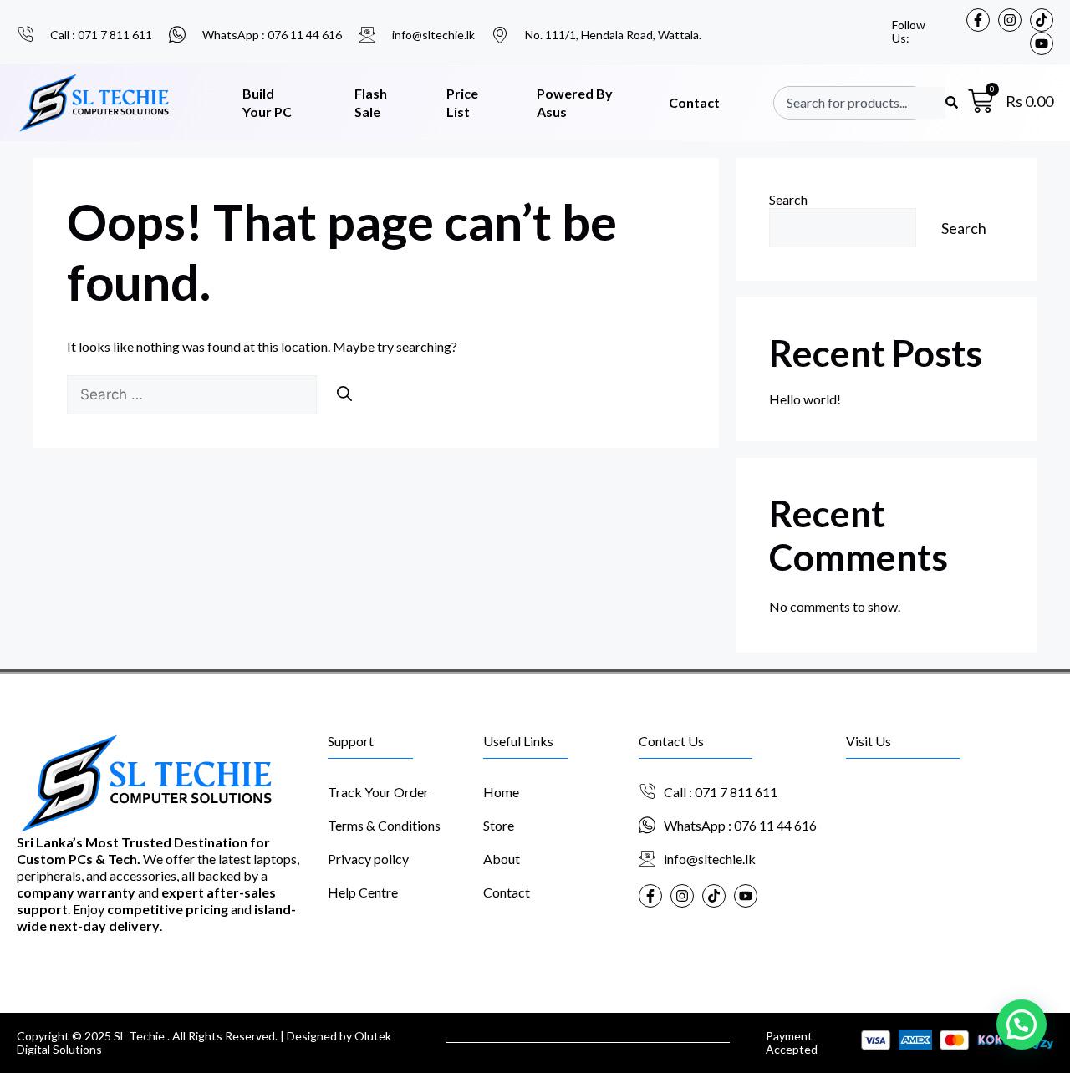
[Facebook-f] (978, 20)
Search (788, 199)
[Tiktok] (1041, 20)
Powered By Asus (575, 103)
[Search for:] (193, 394)
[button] (1021, 1024)
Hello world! (805, 399)
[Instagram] (1010, 20)
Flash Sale (370, 103)
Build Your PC (267, 103)
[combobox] (866, 103)
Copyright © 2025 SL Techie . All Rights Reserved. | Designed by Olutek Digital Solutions (204, 1042)
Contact (694, 102)
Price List (462, 103)
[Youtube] (1041, 43)
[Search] (344, 393)
